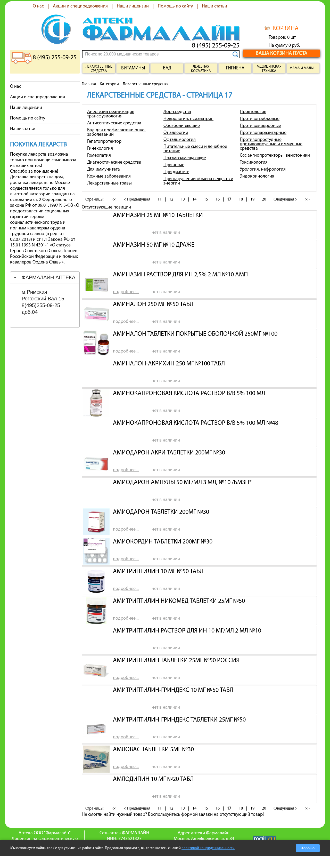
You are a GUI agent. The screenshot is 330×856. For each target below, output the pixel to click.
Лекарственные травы (109, 183)
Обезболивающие (181, 126)
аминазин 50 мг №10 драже (153, 245)
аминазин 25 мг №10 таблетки (158, 215)
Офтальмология (179, 140)
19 (252, 199)
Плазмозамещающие (184, 158)
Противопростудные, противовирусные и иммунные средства (271, 144)
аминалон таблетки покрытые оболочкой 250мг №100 (195, 334)
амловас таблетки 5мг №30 (153, 750)
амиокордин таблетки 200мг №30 (162, 542)
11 (160, 199)
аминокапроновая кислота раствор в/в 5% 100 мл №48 (195, 423)
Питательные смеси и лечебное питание (195, 149)
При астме (173, 165)
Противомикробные (260, 126)
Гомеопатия (99, 155)
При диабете (176, 172)
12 (171, 199)
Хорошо (308, 848)
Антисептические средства (114, 123)
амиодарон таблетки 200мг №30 (161, 512)
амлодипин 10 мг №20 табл (153, 779)
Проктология (253, 112)
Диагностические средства (114, 162)
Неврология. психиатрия (188, 119)
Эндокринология (257, 176)
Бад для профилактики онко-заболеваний (116, 132)
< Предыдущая (137, 199)
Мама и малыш (303, 68)
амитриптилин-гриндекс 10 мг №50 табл (173, 690)
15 (206, 199)
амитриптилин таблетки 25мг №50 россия (176, 661)
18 (241, 199)
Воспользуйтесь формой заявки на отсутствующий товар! (206, 814)
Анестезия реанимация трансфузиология (110, 114)
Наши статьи (214, 6)
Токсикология (254, 162)
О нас (38, 6)
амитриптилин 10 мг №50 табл (158, 572)
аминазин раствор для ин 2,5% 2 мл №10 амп (180, 275)
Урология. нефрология (263, 169)
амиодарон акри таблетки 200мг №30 (169, 453)
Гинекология (100, 148)
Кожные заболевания (109, 176)
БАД (167, 68)
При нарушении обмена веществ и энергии (198, 181)
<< (114, 199)
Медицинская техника (269, 69)
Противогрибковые (259, 119)
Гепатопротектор (104, 141)
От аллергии (175, 133)
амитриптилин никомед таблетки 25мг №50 (179, 601)
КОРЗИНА (286, 29)
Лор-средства (177, 112)
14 (194, 199)
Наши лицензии (133, 6)
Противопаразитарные (263, 133)
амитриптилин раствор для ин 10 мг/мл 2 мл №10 (187, 631)
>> (307, 199)
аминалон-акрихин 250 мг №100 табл (169, 364)
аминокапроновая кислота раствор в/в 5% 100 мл (189, 393)
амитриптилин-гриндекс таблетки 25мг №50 (179, 720)
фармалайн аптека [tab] (48, 277)
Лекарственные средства (99, 69)
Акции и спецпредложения (80, 6)
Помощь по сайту (175, 6)
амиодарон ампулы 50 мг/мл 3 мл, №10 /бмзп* (182, 482)
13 (183, 199)
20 (264, 199)
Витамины (133, 68)
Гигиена (235, 68)
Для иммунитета (103, 169)
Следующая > (286, 199)
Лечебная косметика (201, 69)
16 (218, 199)
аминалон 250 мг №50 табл (153, 304)
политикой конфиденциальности (208, 848)
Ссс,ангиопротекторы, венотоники (275, 155)
